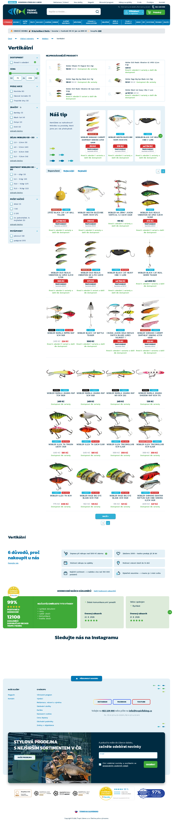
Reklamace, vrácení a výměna (49, 702)
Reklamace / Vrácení (61, 2)
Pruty (32, 22)
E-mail (102, 754)
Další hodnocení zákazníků (105, 591)
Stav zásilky (78, 2)
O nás (139, 2)
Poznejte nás (13, 563)
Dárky (138, 22)
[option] (93, 136)
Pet (143, 22)
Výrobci (40, 698)
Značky (166, 22)
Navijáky (40, 22)
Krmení (55, 22)
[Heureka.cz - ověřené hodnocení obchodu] (13, 592)
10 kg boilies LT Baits (41, 30)
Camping (48, 22)
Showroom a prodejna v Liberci (25, 2)
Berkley (17, 112)
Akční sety (25, 22)
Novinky (16, 22)
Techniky (158, 22)
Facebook (121, 702)
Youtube (141, 702)
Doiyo (17, 122)
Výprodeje (8, 22)
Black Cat (18, 117)
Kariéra (40, 710)
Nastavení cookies (44, 714)
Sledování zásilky (44, 706)
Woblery (45, 38)
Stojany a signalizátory (91, 22)
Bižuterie (77, 22)
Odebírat (150, 764)
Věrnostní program (106, 2)
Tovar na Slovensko (88, 811)
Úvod (10, 38)
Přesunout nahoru (89, 678)
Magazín (91, 2)
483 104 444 (108, 710)
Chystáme (150, 22)
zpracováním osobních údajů (115, 765)
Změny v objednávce (45, 725)
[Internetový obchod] (22, 11)
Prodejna (150, 2)
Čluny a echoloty (128, 22)
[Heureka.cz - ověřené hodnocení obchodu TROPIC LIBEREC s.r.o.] (117, 793)
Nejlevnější (68, 170)
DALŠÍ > (105, 516)
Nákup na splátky (125, 2)
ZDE (99, 30)
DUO (16, 126)
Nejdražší (82, 170)
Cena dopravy (42, 717)
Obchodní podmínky (45, 721)
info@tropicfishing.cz (140, 710)
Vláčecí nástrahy (66, 22)
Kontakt (162, 2)
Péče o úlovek (115, 22)
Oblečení (105, 22)
